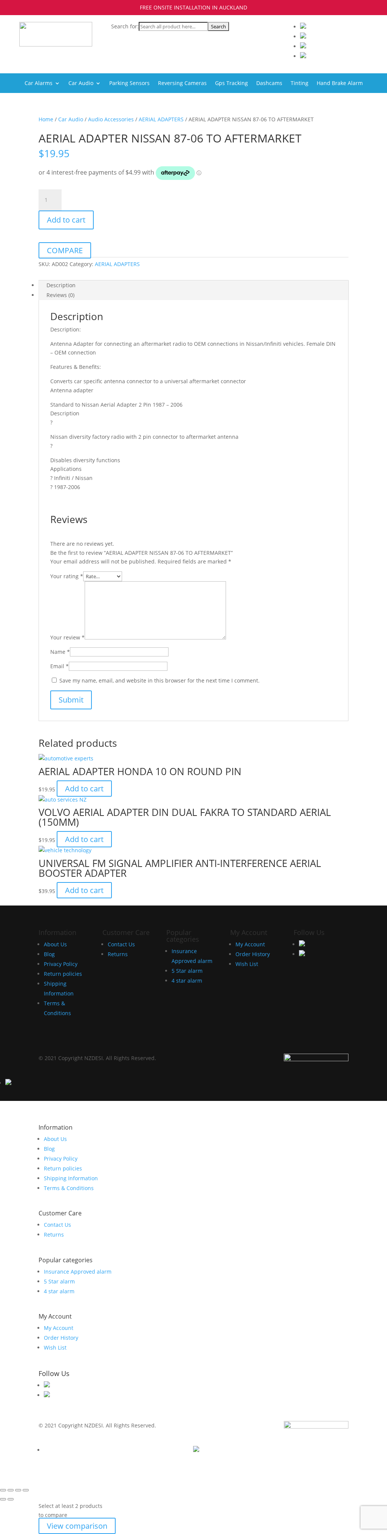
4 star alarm (187, 980)
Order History (252, 954)
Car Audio (80, 83)
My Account (250, 944)
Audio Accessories (111, 119)
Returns (118, 954)
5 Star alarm (187, 970)
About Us (55, 944)
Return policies (63, 973)
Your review (67, 637)
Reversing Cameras (182, 83)
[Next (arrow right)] (11, 1499)
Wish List (246, 963)
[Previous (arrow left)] (3, 1499)
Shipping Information (71, 1178)
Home (46, 119)
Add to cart (66, 220)
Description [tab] (61, 285)
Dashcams (269, 83)
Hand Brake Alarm (340, 83)
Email (59, 666)
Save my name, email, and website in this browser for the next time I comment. (159, 680)
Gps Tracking (231, 83)
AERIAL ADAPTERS (161, 119)
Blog (49, 954)
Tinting (299, 83)
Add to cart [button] (84, 788)
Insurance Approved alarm (77, 1271)
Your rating (66, 576)
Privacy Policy (60, 963)
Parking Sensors (129, 83)
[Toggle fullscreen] (11, 1490)
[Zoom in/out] (3, 1490)
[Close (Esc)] (26, 1490)
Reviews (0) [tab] (60, 295)
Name (60, 651)
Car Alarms (39, 83)
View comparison (77, 1526)
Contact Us (121, 944)
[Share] (18, 1490)
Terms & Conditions (69, 1188)
